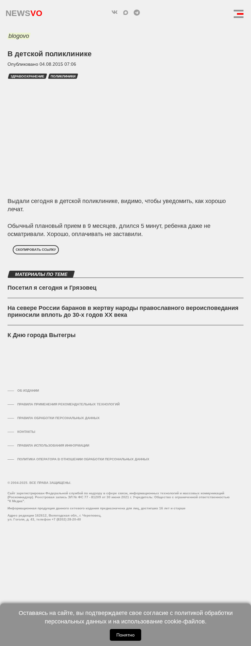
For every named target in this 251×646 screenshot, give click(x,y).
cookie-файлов (184, 621)
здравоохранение (27, 76)
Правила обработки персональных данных (58, 418)
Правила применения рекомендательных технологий (68, 404)
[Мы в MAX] (125, 12)
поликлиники (63, 76)
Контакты (26, 432)
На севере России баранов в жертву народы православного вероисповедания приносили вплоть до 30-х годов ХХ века (123, 311)
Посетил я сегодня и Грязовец (52, 287)
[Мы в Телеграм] (136, 12)
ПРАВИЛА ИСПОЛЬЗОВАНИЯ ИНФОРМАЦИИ (53, 445)
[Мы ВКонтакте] (114, 12)
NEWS (24, 11)
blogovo (18, 36)
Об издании (28, 390)
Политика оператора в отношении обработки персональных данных (83, 459)
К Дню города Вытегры (41, 335)
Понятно (125, 635)
